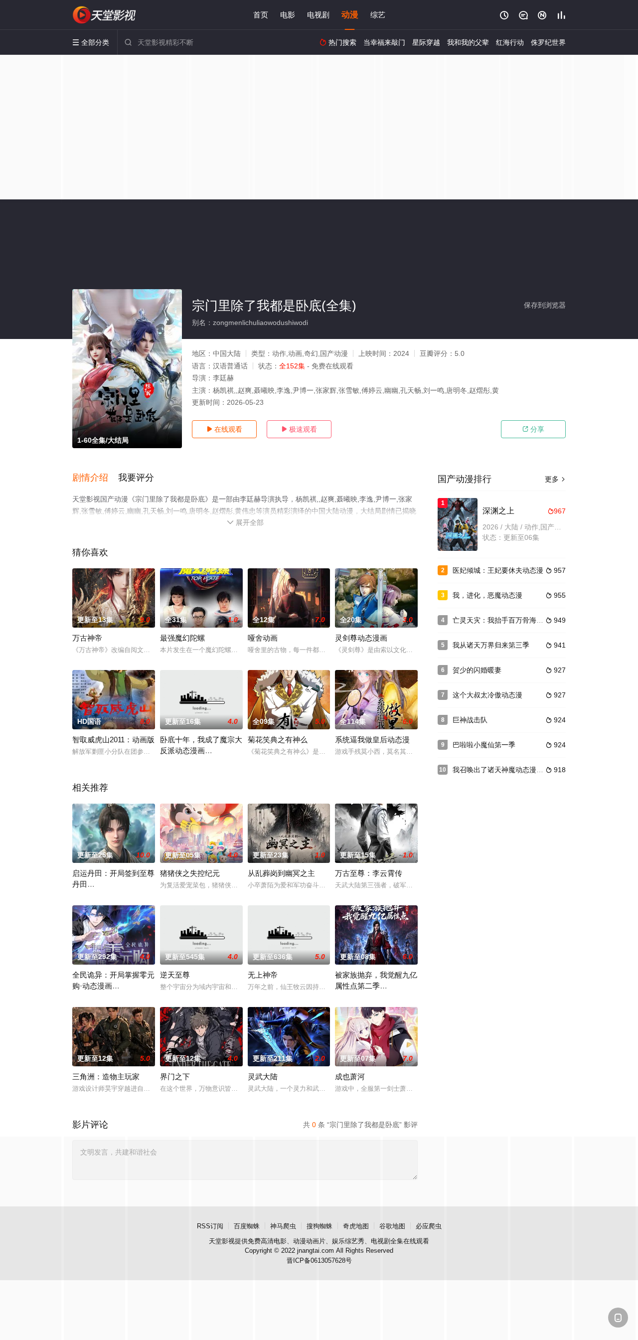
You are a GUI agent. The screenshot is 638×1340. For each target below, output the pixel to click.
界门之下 (175, 1076)
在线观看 (224, 429)
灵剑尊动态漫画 (361, 638)
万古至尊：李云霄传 (368, 873)
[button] (95, 478)
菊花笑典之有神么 (278, 739)
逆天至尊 (175, 975)
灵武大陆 (263, 1076)
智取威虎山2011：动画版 (113, 739)
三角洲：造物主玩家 (106, 1076)
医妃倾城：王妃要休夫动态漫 (498, 570)
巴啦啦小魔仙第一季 (484, 745)
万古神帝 (87, 638)
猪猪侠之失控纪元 (190, 873)
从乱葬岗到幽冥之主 (281, 873)
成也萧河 (350, 1076)
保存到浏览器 (545, 305)
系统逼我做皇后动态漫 (372, 739)
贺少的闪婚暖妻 (477, 670)
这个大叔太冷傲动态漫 (487, 695)
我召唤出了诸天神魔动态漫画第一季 (508, 770)
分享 (533, 429)
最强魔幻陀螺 (182, 638)
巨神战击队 (470, 720)
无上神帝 (263, 975)
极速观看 (299, 429)
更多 (555, 479)
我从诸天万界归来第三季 (491, 645)
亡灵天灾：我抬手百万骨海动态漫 (505, 620)
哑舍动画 (263, 638)
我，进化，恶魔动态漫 (487, 595)
